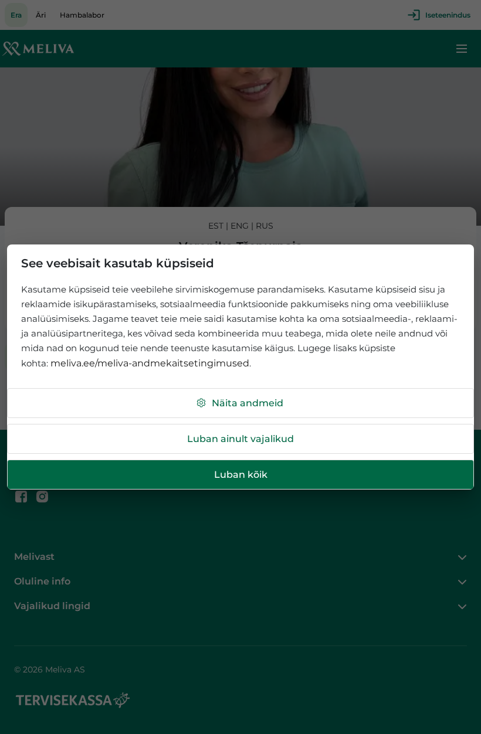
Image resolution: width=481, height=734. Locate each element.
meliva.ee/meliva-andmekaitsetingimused (149, 363)
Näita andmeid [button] (247, 403)
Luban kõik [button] (240, 474)
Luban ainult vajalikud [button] (240, 438)
